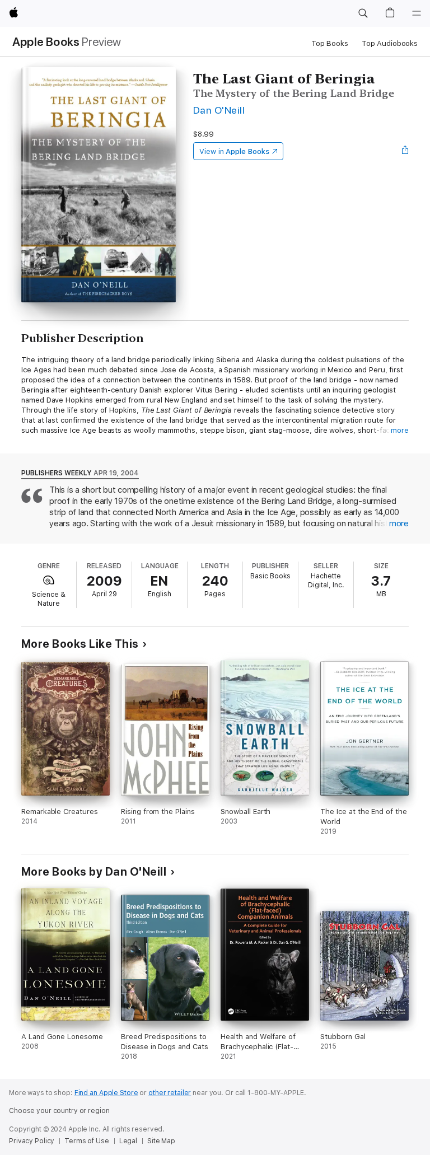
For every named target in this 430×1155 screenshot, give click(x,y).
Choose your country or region (59, 1111)
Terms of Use (86, 1141)
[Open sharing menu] (405, 151)
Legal (128, 1141)
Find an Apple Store (106, 1093)
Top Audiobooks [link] (390, 43)
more (400, 430)
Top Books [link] (329, 43)
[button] (362, 13)
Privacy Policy (31, 1141)
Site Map (161, 1141)
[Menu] (416, 13)
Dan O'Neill (219, 110)
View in (234, 151)
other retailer (169, 1093)
